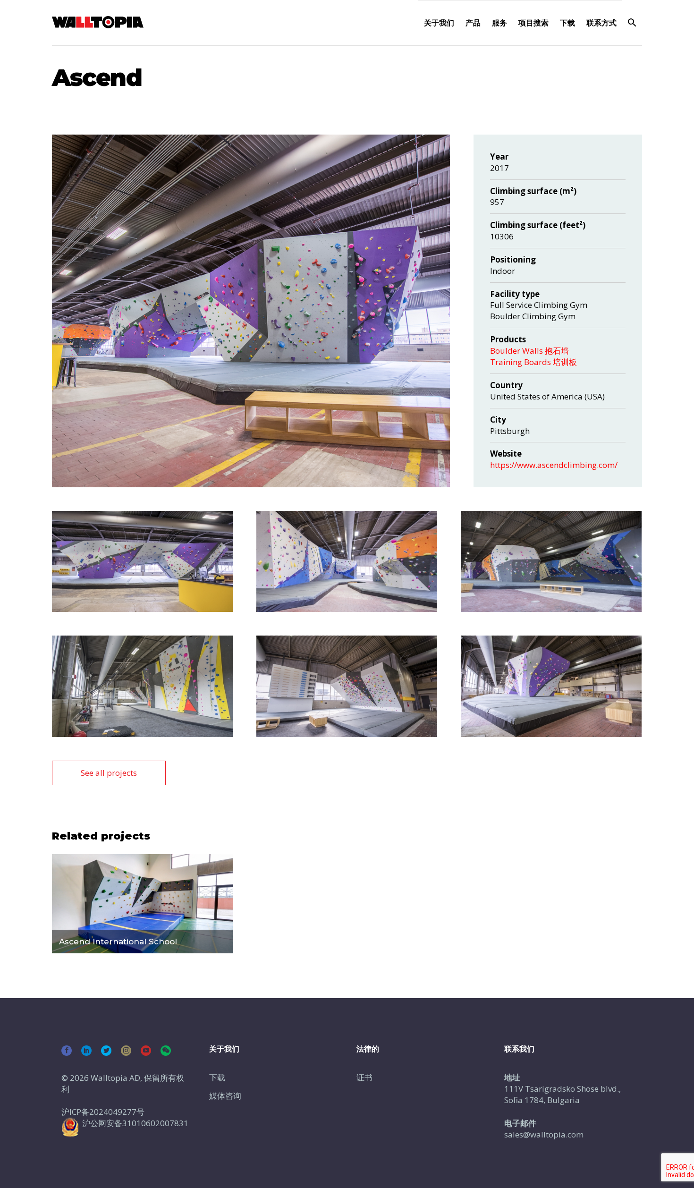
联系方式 (601, 22)
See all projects (109, 772)
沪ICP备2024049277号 (102, 1111)
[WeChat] (166, 1050)
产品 (473, 22)
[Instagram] (126, 1050)
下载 (567, 22)
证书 (364, 1077)
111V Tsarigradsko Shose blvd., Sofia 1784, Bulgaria (562, 1094)
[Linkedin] (86, 1050)
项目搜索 (533, 22)
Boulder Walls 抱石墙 (529, 350)
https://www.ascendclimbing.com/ (554, 464)
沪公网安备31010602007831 (135, 1123)
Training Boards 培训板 (533, 361)
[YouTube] (146, 1050)
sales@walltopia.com (544, 1134)
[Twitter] (106, 1050)
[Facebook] (66, 1050)
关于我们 (439, 22)
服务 (499, 22)
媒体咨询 (225, 1095)
